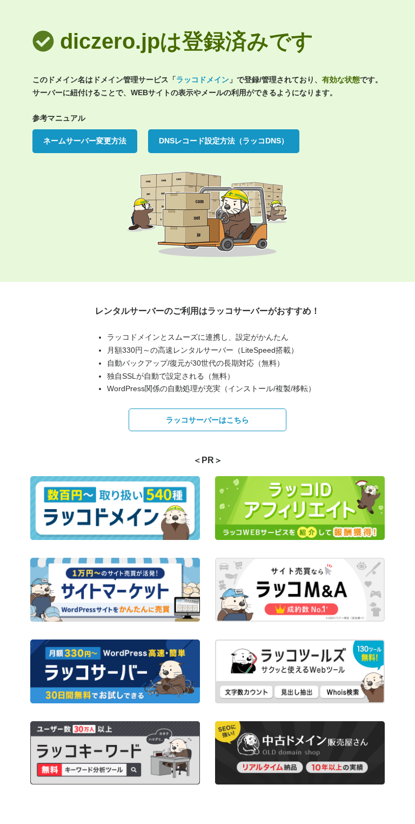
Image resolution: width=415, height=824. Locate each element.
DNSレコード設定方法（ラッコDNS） (224, 140)
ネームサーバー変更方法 (84, 140)
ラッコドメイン (202, 79)
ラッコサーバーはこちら (207, 420)
